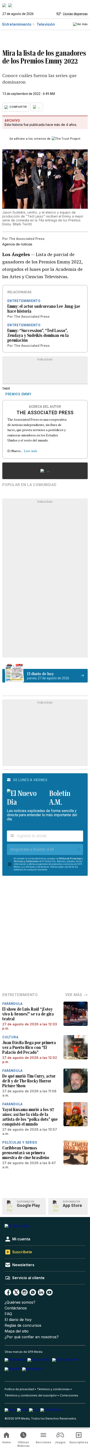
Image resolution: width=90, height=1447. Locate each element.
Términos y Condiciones (26, 861)
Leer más (30, 451)
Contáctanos (16, 1308)
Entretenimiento (16, 24)
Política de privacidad (19, 1389)
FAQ (8, 1314)
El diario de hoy (18, 1319)
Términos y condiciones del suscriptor (31, 1395)
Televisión (45, 24)
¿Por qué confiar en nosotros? (32, 1337)
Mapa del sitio (17, 1331)
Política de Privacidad (70, 858)
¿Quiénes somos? (20, 1302)
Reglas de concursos (23, 1325)
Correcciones (69, 1395)
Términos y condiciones (53, 1389)
